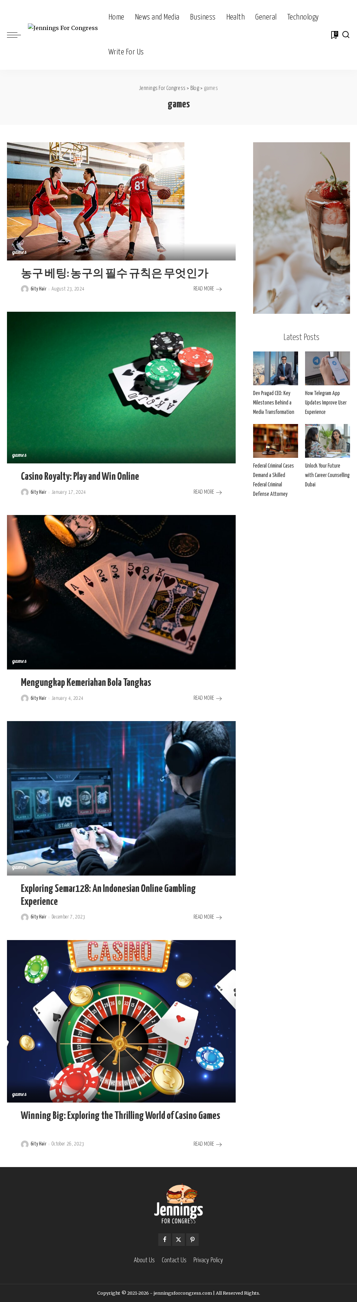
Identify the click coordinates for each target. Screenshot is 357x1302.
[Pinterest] (192, 1239)
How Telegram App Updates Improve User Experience (326, 403)
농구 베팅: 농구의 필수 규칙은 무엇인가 (114, 273)
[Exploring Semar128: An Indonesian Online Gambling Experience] (121, 797)
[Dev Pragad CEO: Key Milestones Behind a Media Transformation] (275, 368)
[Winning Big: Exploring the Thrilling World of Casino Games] (121, 1020)
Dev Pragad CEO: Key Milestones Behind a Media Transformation (273, 403)
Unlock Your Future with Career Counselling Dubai (327, 475)
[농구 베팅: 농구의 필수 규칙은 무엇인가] (95, 200)
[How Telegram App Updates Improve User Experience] (327, 368)
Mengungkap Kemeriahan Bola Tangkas (86, 683)
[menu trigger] (17, 35)
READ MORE (203, 289)
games (19, 252)
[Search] (346, 35)
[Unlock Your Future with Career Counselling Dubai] (327, 441)
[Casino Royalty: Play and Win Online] (121, 387)
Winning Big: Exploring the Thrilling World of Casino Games (120, 1116)
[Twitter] (178, 1239)
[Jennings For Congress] (63, 35)
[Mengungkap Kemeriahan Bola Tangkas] (121, 591)
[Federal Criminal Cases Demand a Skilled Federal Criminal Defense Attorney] (275, 441)
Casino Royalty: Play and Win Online (80, 476)
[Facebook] (164, 1239)
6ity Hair (38, 289)
